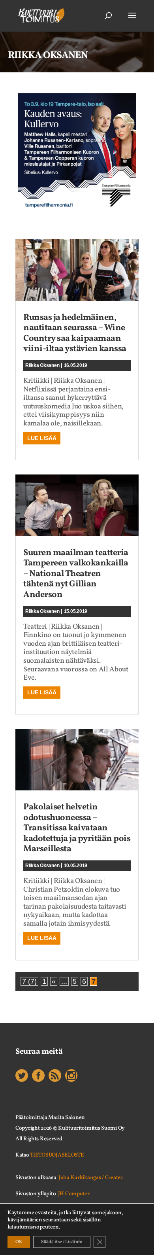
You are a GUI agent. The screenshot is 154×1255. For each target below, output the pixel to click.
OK (18, 1242)
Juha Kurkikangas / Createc (90, 1177)
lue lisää (41, 438)
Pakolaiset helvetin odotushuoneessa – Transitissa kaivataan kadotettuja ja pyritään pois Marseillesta (76, 828)
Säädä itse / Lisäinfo (62, 1242)
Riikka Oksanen (42, 365)
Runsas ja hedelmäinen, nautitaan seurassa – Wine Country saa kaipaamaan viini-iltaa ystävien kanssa (74, 333)
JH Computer (74, 1194)
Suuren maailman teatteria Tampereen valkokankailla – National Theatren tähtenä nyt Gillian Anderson (75, 574)
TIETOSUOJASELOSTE (57, 1155)
